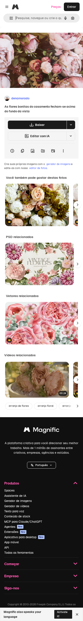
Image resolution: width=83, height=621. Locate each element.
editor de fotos (38, 168)
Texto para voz (14, 511)
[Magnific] (41, 430)
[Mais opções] (63, 151)
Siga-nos (11, 588)
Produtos (11, 483)
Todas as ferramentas (18, 553)
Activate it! (62, 614)
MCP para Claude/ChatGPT (23, 522)
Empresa (11, 576)
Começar (11, 564)
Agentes (13, 527)
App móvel (11, 542)
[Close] (77, 614)
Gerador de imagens (18, 501)
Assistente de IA (15, 496)
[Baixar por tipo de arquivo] (71, 125)
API (6, 547)
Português (41, 465)
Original (27, 36)
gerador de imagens (58, 164)
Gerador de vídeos (16, 506)
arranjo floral (45, 406)
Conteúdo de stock (17, 516)
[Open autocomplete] (9, 18)
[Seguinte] (77, 205)
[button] (41, 465)
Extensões (15, 532)
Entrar (71, 7)
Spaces (9, 490)
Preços (56, 7)
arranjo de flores (19, 406)
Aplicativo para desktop (24, 537)
